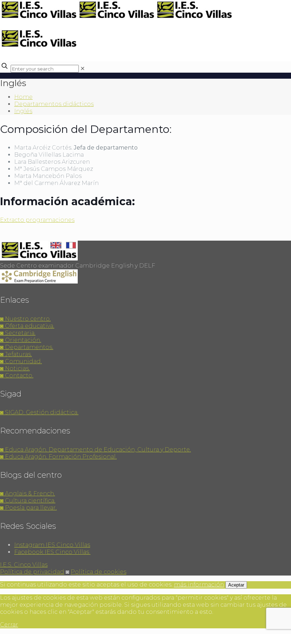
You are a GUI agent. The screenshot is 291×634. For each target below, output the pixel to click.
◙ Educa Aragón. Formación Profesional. (58, 456)
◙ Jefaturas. (16, 354)
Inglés (23, 111)
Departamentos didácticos (54, 104)
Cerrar (9, 624)
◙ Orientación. (20, 340)
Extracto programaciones (37, 220)
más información (199, 584)
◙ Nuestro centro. (25, 318)
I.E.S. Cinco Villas (24, 564)
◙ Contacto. (16, 375)
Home (23, 97)
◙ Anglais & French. (27, 493)
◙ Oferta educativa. (27, 325)
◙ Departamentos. (26, 347)
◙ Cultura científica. (27, 500)
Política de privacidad (32, 571)
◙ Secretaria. (17, 333)
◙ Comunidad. (21, 361)
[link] (82, 68)
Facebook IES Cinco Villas (52, 552)
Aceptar (236, 585)
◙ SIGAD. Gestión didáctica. (39, 412)
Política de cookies (98, 571)
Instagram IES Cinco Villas (52, 545)
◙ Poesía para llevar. (28, 507)
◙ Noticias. (15, 368)
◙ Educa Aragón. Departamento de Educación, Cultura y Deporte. (95, 449)
